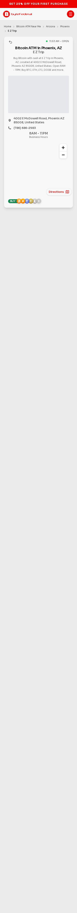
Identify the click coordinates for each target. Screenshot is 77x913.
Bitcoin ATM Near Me (28, 26)
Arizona (50, 26)
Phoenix (65, 26)
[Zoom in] (63, 147)
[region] (38, 167)
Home (7, 26)
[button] (70, 14)
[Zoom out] (63, 154)
